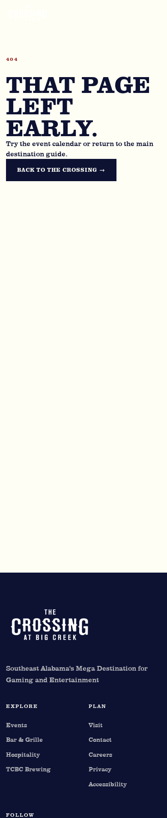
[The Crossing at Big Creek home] (58, 14)
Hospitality (23, 754)
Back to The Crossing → (61, 170)
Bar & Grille (24, 739)
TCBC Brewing (28, 769)
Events (16, 724)
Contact (100, 739)
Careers (100, 754)
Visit (96, 724)
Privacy (100, 769)
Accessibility (108, 784)
